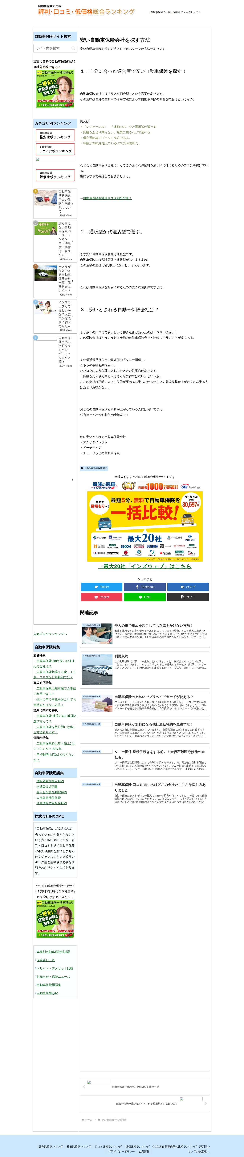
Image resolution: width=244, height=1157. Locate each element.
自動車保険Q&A (47, 993)
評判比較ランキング (51, 1146)
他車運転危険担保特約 (51, 803)
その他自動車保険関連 (95, 468)
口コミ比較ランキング (108, 1146)
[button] (188, 597)
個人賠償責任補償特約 (51, 792)
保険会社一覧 (46, 960)
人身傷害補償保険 (48, 797)
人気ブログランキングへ (50, 634)
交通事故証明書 (47, 786)
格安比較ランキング (79, 1146)
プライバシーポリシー (121, 1151)
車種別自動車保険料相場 (53, 951)
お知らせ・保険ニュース (53, 976)
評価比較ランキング (138, 1146)
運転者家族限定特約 (50, 781)
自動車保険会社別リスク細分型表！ (107, 198)
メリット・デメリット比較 (55, 968)
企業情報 (144, 1151)
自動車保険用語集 (49, 984)
